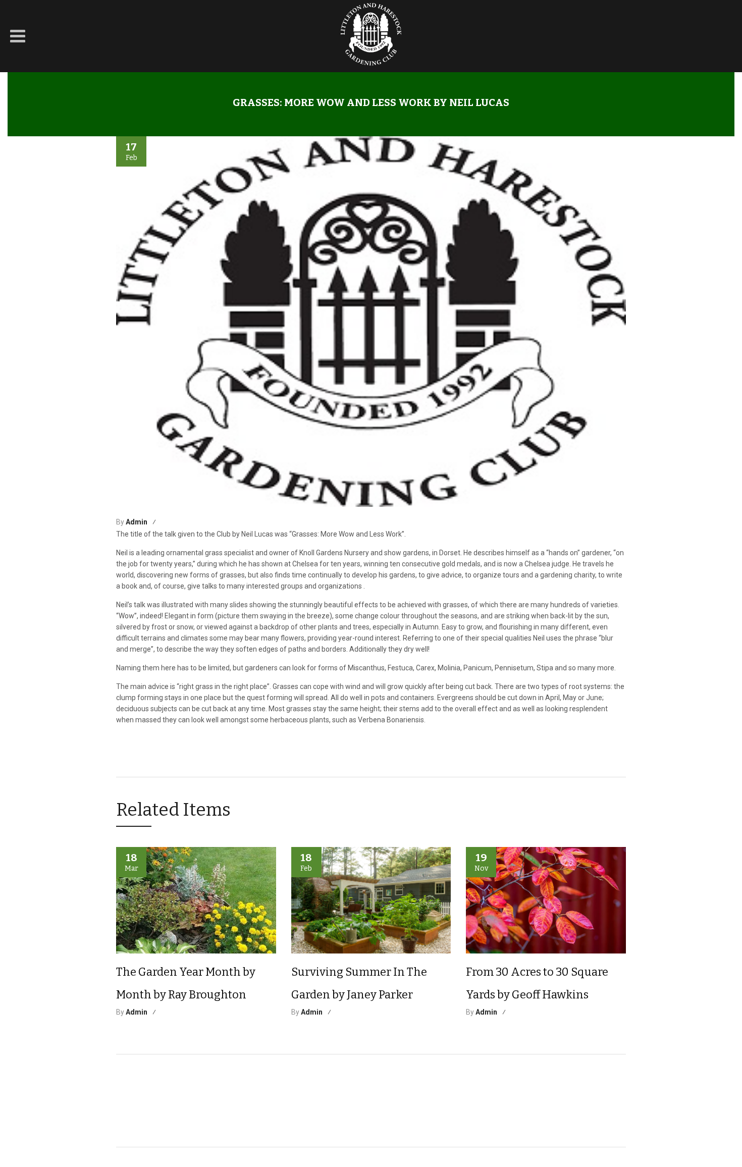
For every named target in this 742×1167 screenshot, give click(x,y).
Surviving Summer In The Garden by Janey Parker (359, 983)
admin (136, 522)
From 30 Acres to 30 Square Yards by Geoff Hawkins (537, 983)
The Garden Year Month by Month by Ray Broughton (185, 983)
